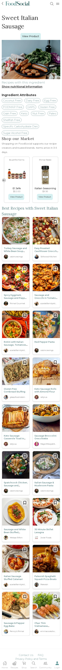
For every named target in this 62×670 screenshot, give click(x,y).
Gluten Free (47, 107)
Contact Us (26, 655)
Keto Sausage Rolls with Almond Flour (45, 390)
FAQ (40, 655)
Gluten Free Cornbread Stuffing (14, 390)
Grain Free (9, 113)
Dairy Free (32, 100)
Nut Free (38, 113)
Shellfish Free (11, 120)
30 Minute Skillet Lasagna (43, 531)
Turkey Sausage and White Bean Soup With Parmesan (15, 251)
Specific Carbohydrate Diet (20, 126)
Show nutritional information (22, 86)
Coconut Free (12, 100)
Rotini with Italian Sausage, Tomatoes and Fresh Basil (15, 345)
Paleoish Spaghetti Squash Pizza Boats (45, 577)
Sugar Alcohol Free (15, 133)
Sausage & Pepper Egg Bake (14, 624)
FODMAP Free (12, 107)
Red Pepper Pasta (44, 342)
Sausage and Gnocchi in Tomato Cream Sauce (45, 298)
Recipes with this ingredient (23, 82)
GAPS (31, 107)
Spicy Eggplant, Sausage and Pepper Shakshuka (15, 298)
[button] (4, 180)
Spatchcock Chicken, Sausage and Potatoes (16, 485)
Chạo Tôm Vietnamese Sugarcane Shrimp (44, 626)
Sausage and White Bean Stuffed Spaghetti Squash (15, 532)
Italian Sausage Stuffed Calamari (13, 577)
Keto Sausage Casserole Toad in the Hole (14, 438)
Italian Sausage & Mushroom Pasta (44, 484)
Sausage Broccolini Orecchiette (45, 437)
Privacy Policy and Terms (31, 658)
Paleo (52, 113)
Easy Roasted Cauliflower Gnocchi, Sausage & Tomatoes (46, 251)
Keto (24, 113)
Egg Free (50, 100)
